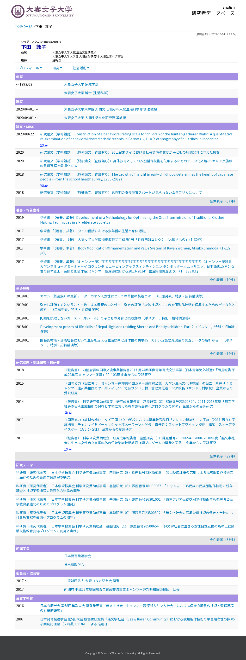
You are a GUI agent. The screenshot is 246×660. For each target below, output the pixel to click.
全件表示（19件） (223, 279)
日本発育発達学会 (77, 555)
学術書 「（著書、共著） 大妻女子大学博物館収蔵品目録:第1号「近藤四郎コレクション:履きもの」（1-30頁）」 (123, 239)
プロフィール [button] (29, 67)
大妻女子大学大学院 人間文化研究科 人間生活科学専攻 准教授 (110, 109)
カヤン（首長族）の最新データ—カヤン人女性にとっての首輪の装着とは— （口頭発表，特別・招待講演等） (122, 296)
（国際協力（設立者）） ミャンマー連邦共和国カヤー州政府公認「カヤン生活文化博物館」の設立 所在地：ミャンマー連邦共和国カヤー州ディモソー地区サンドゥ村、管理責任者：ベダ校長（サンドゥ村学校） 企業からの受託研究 (148, 388)
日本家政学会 (74, 564)
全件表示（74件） (223, 353)
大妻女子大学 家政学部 (81, 84)
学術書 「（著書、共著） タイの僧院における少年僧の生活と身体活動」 (94, 230)
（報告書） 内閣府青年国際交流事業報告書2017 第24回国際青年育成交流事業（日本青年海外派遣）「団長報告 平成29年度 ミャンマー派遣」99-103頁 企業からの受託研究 (149, 372)
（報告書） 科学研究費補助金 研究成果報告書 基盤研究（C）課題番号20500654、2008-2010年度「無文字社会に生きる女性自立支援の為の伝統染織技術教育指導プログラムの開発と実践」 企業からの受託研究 (149, 440)
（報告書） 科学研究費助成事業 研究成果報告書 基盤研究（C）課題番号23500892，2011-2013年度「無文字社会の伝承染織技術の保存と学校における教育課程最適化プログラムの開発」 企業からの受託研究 (149, 404)
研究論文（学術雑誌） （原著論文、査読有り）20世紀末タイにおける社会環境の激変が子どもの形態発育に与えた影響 (130, 152)
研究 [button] (56, 67)
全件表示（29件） (223, 456)
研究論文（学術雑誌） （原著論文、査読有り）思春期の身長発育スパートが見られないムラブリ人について (121, 192)
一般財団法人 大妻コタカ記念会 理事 (91, 580)
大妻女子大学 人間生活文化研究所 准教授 (95, 117)
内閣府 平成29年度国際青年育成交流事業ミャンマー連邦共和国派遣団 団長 (122, 589)
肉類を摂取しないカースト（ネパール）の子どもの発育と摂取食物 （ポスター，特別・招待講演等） (116, 318)
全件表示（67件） (223, 201)
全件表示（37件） (223, 539)
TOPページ (23, 26)
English (228, 7)
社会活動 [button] (79, 67)
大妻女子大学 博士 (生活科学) (86, 92)
